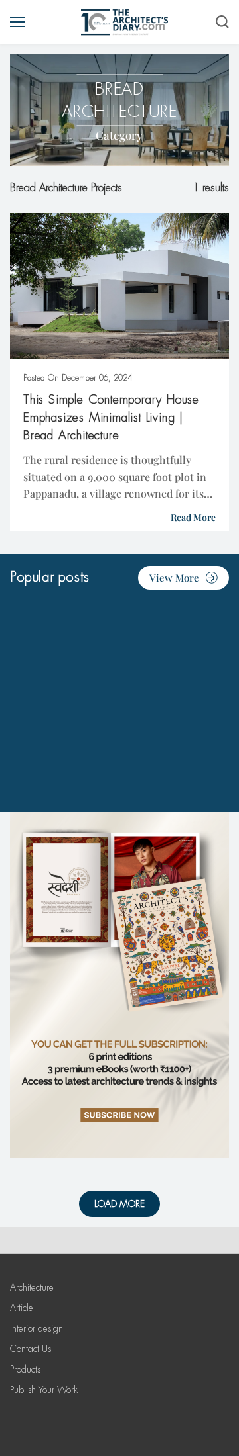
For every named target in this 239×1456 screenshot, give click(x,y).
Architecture (32, 1287)
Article (21, 1308)
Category (119, 135)
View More (174, 577)
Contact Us (30, 1349)
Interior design (36, 1328)
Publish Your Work (44, 1390)
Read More (193, 517)
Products (25, 1369)
